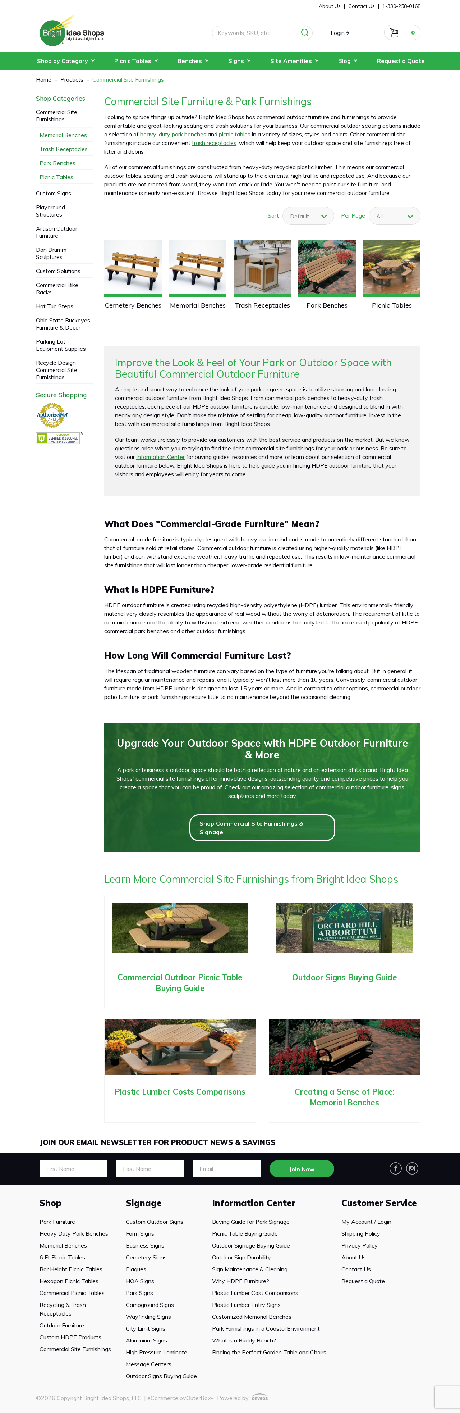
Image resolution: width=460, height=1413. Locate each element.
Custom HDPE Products (70, 1337)
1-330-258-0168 (401, 6)
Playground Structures (50, 211)
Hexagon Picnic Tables (69, 1281)
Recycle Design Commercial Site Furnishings (56, 370)
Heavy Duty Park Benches (74, 1233)
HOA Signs (140, 1281)
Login (338, 33)
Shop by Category (62, 60)
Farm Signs (140, 1233)
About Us (353, 1257)
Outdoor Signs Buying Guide (344, 977)
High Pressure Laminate (156, 1352)
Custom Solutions (58, 270)
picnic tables (234, 134)
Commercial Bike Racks (57, 288)
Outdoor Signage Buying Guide (251, 1245)
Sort (273, 215)
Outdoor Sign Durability (241, 1257)
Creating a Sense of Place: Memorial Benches (345, 1097)
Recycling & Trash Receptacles (63, 1309)
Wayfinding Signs (148, 1316)
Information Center (160, 456)
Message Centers (148, 1364)
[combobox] (394, 216)
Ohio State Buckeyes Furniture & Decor (63, 324)
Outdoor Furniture (62, 1325)
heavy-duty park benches (173, 134)
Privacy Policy (359, 1245)
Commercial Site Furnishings (56, 115)
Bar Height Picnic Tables (71, 1269)
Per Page (353, 215)
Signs (236, 60)
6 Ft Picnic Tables (62, 1257)
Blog (344, 60)
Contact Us (356, 1269)
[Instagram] (412, 1168)
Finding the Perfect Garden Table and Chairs (269, 1352)
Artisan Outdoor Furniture (56, 232)
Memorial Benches (198, 305)
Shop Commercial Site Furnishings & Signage (251, 828)
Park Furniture (57, 1221)
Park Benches (327, 305)
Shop (50, 1203)
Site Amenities (291, 60)
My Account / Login (366, 1221)
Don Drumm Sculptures (51, 253)
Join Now (301, 1169)
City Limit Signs (145, 1328)
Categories (60, 99)
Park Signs (139, 1292)
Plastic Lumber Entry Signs (246, 1304)
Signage (144, 1203)
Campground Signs (150, 1304)
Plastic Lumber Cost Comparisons (255, 1292)
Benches (190, 60)
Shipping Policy (360, 1233)
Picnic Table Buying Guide (245, 1233)
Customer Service (379, 1203)
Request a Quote (401, 60)
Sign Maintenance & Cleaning (250, 1269)
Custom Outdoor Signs (154, 1221)
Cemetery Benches (133, 305)
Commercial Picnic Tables (72, 1292)
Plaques (136, 1269)
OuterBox (198, 1397)
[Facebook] (396, 1168)
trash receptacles (214, 142)
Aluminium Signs (146, 1340)
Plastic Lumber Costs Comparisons (180, 1092)
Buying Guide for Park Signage (251, 1221)
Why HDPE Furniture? (240, 1281)
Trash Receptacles (262, 305)
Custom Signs (53, 193)
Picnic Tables (132, 60)
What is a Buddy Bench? (244, 1340)
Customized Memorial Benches (251, 1316)
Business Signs (145, 1245)
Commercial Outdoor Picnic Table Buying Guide (180, 982)
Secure (61, 395)
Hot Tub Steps (54, 306)
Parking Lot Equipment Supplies (61, 345)
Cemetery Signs (146, 1257)
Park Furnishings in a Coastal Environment (266, 1328)
